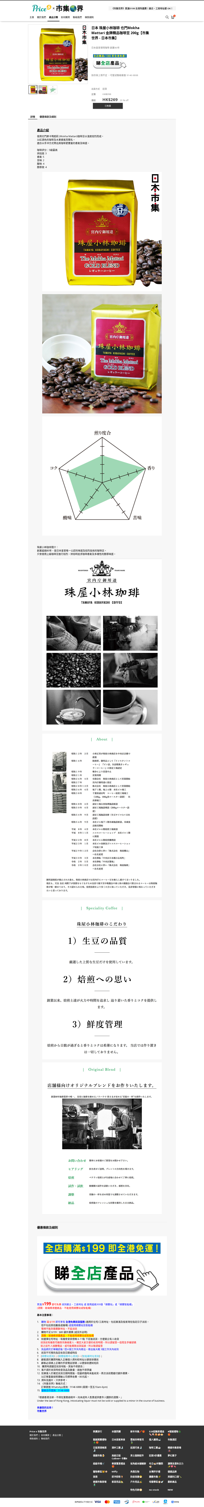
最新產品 (172, 1481)
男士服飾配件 (137, 1455)
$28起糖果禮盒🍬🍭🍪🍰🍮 (156, 1433)
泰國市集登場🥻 (99, 1483)
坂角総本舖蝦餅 (138, 1463)
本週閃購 (116, 1431)
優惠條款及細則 (48, 116)
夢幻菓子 (172, 1455)
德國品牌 (172, 1471)
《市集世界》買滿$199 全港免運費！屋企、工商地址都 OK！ (142, 8)
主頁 (32, 17)
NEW (170, 1489)
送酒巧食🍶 (136, 1447)
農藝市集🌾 (155, 1476)
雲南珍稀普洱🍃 (137, 1441)
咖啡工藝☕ (155, 1447)
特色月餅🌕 (136, 1489)
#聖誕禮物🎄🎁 (174, 1433)
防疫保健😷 (136, 1476)
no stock (154, 1489)
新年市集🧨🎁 (137, 1431)
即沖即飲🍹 (118, 1476)
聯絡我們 (77, 17)
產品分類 (53, 17)
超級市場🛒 (99, 1463)
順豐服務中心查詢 (68, 1356)
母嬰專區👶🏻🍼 (156, 1481)
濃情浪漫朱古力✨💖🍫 (175, 1465)
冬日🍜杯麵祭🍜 (156, 1465)
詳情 (32, 116)
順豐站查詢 (48, 1356)
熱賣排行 (97, 1431)
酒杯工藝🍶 (118, 1447)
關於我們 (41, 17)
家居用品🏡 (118, 1481)
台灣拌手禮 (154, 1471)
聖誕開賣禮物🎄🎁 (99, 1441)
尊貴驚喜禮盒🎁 (118, 1465)
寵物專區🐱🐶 (100, 1471)
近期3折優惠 (155, 1455)
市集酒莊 (172, 1439)
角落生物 (134, 1471)
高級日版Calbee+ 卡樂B (119, 1457)
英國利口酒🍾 (175, 1476)
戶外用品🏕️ (136, 1481)
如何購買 (65, 17)
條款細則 (89, 17)
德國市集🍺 (99, 1455)
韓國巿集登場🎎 (174, 1449)
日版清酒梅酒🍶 (99, 1449)
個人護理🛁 (155, 1439)
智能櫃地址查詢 (90, 1356)
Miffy (115, 1471)
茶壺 (95, 1476)
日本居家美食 (118, 1439)
